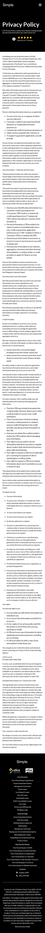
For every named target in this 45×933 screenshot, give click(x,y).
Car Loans (22, 804)
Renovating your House (22, 835)
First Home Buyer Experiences (22, 780)
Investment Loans (22, 798)
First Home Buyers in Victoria (22, 862)
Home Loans (22, 789)
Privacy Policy (22, 841)
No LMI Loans (22, 795)
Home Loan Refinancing (22, 807)
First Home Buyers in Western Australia (22, 865)
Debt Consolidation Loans (22, 801)
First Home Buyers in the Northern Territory (22, 859)
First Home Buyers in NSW (22, 848)
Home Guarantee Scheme (22, 783)
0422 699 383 (24, 876)
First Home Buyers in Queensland (22, 854)
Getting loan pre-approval (22, 823)
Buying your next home (22, 829)
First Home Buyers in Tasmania (22, 857)
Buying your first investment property (22, 832)
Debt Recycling (22, 820)
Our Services (22, 777)
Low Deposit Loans (22, 792)
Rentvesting (22, 826)
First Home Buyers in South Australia (22, 851)
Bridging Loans (22, 810)
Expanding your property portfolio (22, 838)
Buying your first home (22, 786)
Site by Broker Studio (22, 927)
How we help (23, 814)
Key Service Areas (22, 844)
